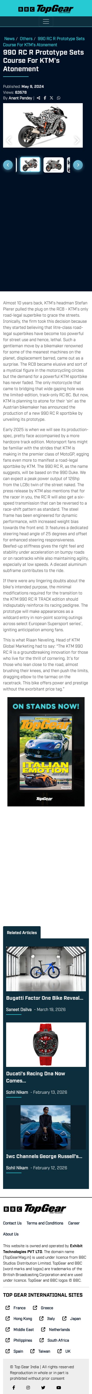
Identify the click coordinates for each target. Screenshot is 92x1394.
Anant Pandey (20, 97)
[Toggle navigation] (46, 21)
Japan (75, 1318)
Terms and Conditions (45, 1222)
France (20, 1307)
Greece (47, 1307)
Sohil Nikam (17, 1091)
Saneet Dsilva (19, 1009)
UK (68, 1351)
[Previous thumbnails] (8, 165)
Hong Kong (23, 1318)
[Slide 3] (53, 165)
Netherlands (59, 1329)
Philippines (23, 1340)
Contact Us (12, 1222)
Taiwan (44, 1351)
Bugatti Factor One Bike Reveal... (44, 997)
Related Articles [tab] (22, 932)
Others (26, 38)
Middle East (24, 1329)
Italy (51, 1318)
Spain (18, 1351)
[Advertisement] (46, 231)
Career (74, 1222)
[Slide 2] (30, 164)
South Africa (58, 1340)
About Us (11, 1233)
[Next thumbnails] (78, 165)
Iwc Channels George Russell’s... (44, 1156)
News (9, 38)
